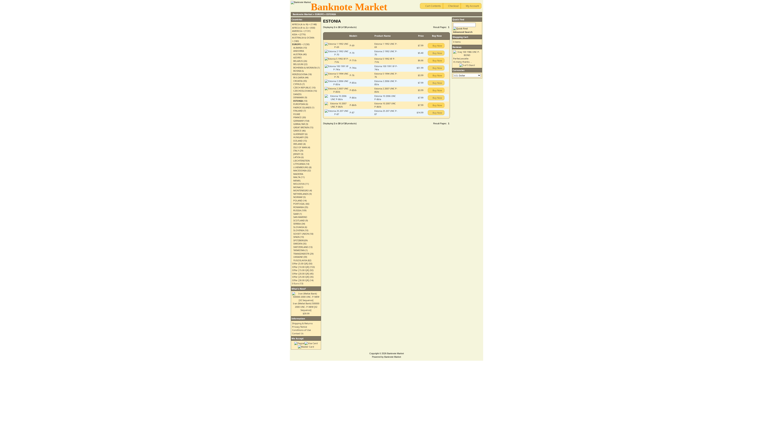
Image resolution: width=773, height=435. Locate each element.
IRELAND (298, 143)
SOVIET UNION (301, 233)
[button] (431, 6)
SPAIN (296, 236)
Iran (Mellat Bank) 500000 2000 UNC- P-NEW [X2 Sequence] (306, 307)
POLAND (297, 200)
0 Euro (295, 283)
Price (421, 35)
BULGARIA (298, 77)
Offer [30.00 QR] (300, 280)
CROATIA (298, 80)
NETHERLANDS (301, 193)
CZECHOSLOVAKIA (303, 90)
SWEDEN (297, 243)
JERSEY (296, 153)
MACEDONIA (300, 170)
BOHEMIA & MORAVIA (305, 67)
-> (297, 44)
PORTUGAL (299, 203)
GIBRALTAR (299, 123)
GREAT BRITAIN (301, 127)
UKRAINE (298, 256)
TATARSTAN (299, 250)
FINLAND (298, 110)
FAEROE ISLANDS (302, 107)
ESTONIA (331, 14)
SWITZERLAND (300, 247)
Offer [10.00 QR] (300, 266)
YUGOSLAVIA (300, 260)
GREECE (297, 130)
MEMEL (297, 180)
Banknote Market (302, 14)
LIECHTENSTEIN (301, 160)
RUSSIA (297, 210)
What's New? (298, 288)
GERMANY (298, 120)
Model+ (353, 35)
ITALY (296, 150)
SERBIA (297, 223)
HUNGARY (298, 137)
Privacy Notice (299, 326)
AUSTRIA (297, 54)
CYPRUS (297, 84)
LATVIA (297, 157)
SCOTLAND (299, 220)
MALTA (296, 177)
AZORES (297, 57)
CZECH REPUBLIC (302, 87)
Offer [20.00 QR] (300, 273)
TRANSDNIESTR (301, 253)
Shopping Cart (460, 36)
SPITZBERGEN (300, 240)
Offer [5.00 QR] (300, 263)
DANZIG (297, 94)
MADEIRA (298, 173)
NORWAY (298, 197)
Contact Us (297, 333)
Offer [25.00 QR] (300, 276)
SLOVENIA (298, 230)
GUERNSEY (298, 134)
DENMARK (298, 97)
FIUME (296, 114)
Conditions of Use (301, 329)
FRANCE (297, 117)
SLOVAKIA (298, 227)
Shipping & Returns (302, 323)
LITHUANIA (299, 163)
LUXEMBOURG (300, 167)
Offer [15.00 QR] (300, 270)
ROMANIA (298, 207)
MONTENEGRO (301, 190)
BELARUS (298, 60)
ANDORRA (298, 50)
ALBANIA (298, 47)
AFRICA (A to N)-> (301, 24)
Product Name (382, 35)
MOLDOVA (299, 183)
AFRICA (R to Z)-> (301, 27)
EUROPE (319, 14)
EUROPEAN (299, 104)
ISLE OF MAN (300, 147)
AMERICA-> (298, 30)
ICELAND (298, 140)
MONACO (298, 187)
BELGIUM (298, 64)
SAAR (296, 213)
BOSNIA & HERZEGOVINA (299, 72)
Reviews (457, 47)
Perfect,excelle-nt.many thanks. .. (462, 60)
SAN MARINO (300, 217)
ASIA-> (295, 34)
